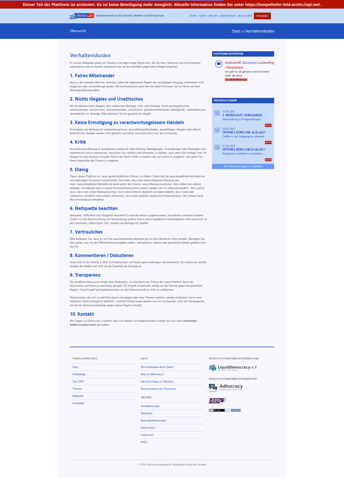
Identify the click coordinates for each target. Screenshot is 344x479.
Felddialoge (79, 374)
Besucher (245, 15)
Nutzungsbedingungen (153, 420)
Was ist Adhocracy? (152, 374)
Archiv (213, 15)
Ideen (203, 15)
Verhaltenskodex (259, 31)
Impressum (147, 434)
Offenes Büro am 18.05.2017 (243, 132)
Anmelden (262, 15)
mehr (268, 125)
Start (193, 15)
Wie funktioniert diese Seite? (157, 367)
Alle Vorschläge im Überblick (157, 381)
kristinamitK (233, 62)
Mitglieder (78, 395)
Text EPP (78, 381)
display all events (236, 80)
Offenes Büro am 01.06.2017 (243, 149)
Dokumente (228, 15)
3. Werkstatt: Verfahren (242, 115)
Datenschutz (148, 427)
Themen (77, 388)
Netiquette (146, 413)
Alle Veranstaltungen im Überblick (243, 166)
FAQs (144, 442)
